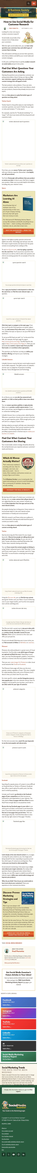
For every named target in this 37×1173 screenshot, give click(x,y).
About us (4, 1128)
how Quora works (11, 249)
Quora (4, 188)
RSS (3, 1150)
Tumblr (16, 664)
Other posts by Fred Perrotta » (12, 963)
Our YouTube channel (7, 1136)
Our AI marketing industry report (10, 1144)
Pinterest (4, 646)
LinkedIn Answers (7, 359)
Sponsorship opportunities (8, 1147)
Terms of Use (16, 1120)
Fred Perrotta (18, 951)
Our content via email (7, 1131)
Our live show (5, 1139)
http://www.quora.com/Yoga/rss (16, 343)
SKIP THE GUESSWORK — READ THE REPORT (18, 231)
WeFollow (23, 642)
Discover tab (11, 597)
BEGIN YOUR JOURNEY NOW (18, 15)
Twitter (4, 531)
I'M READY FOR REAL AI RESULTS (18, 490)
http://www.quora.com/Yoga (11, 341)
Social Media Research (14, 943)
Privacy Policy (25, 1120)
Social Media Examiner (11, 3)
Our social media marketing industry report (13, 1142)
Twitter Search (6, 101)
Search (29, 3)
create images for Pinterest (18, 662)
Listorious (31, 642)
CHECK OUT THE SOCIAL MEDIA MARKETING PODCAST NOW (18, 934)
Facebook (22, 664)
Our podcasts (5, 1133)
